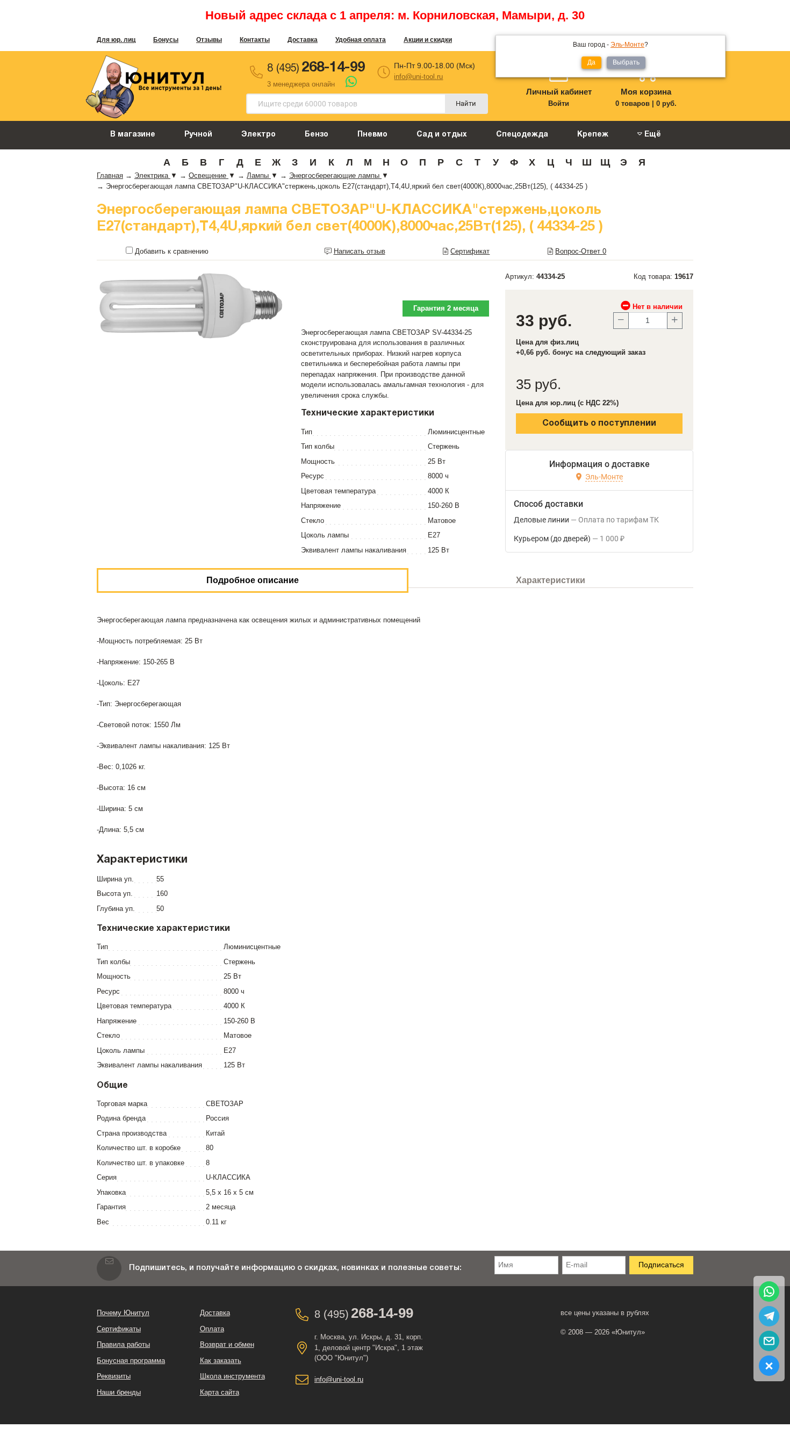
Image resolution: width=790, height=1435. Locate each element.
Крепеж (592, 134)
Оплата (212, 1329)
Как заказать (220, 1361)
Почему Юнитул (123, 1313)
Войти (558, 103)
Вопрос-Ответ (580, 251)
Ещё (651, 134)
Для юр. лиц (116, 40)
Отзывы (209, 40)
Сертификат (470, 251)
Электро (258, 134)
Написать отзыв (359, 251)
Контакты (255, 40)
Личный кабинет (559, 91)
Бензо (316, 134)
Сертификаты (119, 1329)
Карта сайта (219, 1392)
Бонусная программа (131, 1361)
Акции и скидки (428, 40)
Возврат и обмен (227, 1344)
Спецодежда (522, 134)
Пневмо (372, 134)
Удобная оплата (360, 40)
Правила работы (123, 1344)
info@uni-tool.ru (418, 77)
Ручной (198, 134)
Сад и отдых (441, 134)
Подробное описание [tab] (252, 580)
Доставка (303, 40)
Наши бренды (119, 1392)
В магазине (132, 134)
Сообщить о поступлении (599, 423)
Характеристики (550, 580)
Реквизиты (114, 1376)
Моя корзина (646, 91)
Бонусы (165, 40)
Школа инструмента (232, 1376)
